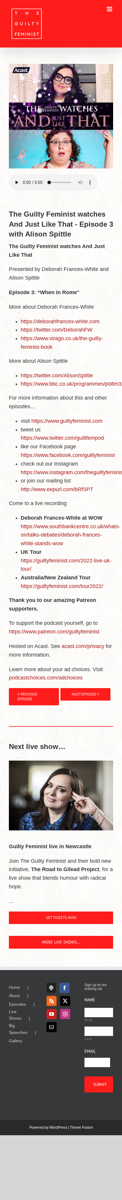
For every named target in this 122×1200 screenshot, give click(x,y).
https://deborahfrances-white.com (60, 321)
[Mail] (51, 1027)
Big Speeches (18, 1029)
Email (90, 1051)
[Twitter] (65, 1001)
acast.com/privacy (83, 646)
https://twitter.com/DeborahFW (56, 330)
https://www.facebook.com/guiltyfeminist (68, 455)
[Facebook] (65, 988)
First (88, 1020)
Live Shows (15, 1015)
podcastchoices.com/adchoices (46, 678)
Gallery (15, 1040)
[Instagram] (65, 1014)
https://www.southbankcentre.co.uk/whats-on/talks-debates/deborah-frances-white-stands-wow (70, 535)
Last (88, 1039)
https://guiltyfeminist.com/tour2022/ (62, 586)
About (14, 995)
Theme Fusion (81, 1127)
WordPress (58, 1127)
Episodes (17, 1004)
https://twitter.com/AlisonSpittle (57, 376)
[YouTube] (51, 1014)
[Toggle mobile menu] (110, 9)
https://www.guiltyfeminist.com (66, 421)
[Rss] (51, 1001)
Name (89, 1000)
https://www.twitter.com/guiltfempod (62, 438)
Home (14, 987)
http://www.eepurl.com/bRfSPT (57, 489)
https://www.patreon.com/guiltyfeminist (54, 632)
